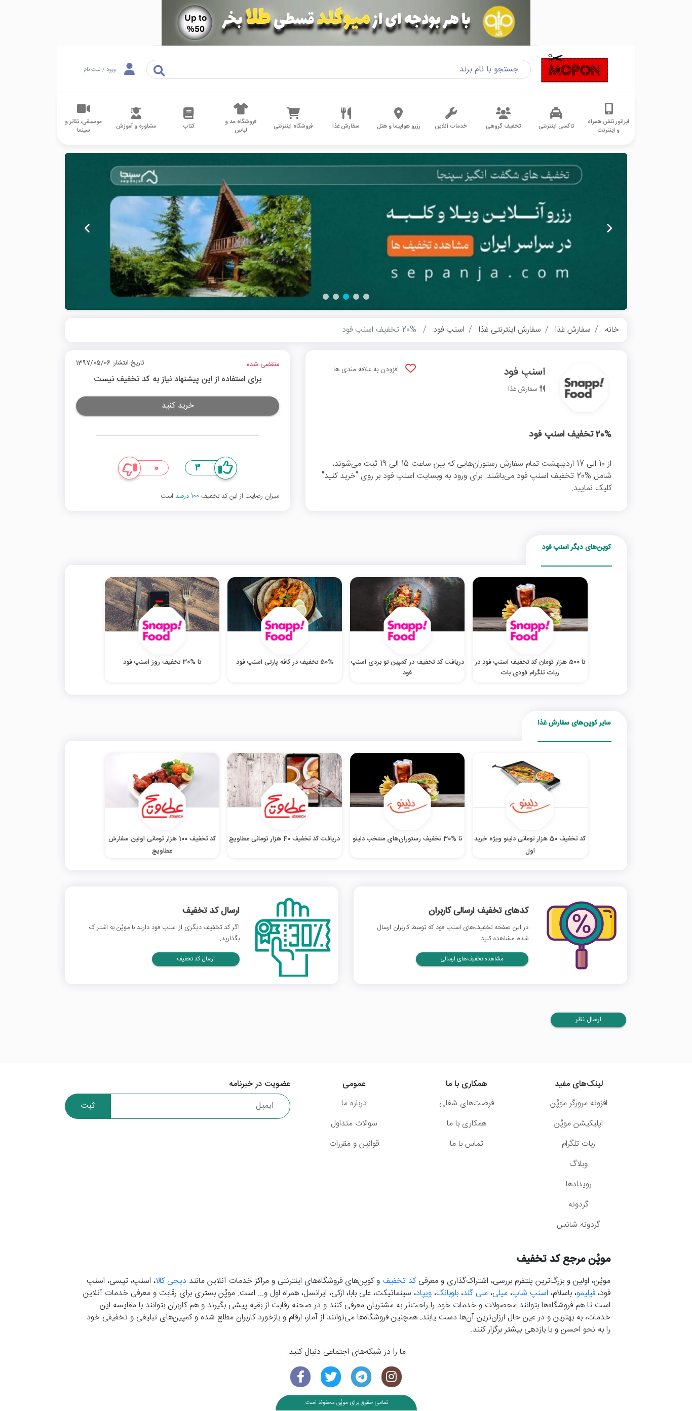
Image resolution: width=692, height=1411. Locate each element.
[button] (366, 297)
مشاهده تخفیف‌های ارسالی (472, 959)
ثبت (88, 1106)
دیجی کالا (171, 1281)
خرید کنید (178, 406)
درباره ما (354, 1103)
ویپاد (424, 1293)
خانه (612, 330)
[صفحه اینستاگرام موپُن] (391, 1376)
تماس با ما (466, 1144)
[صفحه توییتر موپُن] (331, 1376)
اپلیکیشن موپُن (578, 1124)
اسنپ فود (449, 330)
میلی (500, 1293)
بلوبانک (447, 1293)
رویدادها (579, 1184)
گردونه (578, 1205)
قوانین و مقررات (354, 1144)
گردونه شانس (578, 1225)
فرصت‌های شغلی (466, 1103)
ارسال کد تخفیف (196, 959)
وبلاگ (578, 1164)
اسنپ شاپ (530, 1293)
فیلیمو (585, 1293)
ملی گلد (475, 1293)
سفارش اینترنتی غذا (510, 330)
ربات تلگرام (578, 1144)
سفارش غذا (573, 330)
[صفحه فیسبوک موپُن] (300, 1376)
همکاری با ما (466, 1124)
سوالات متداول (354, 1124)
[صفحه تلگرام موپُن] (361, 1376)
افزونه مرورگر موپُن (578, 1103)
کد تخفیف (399, 1281)
